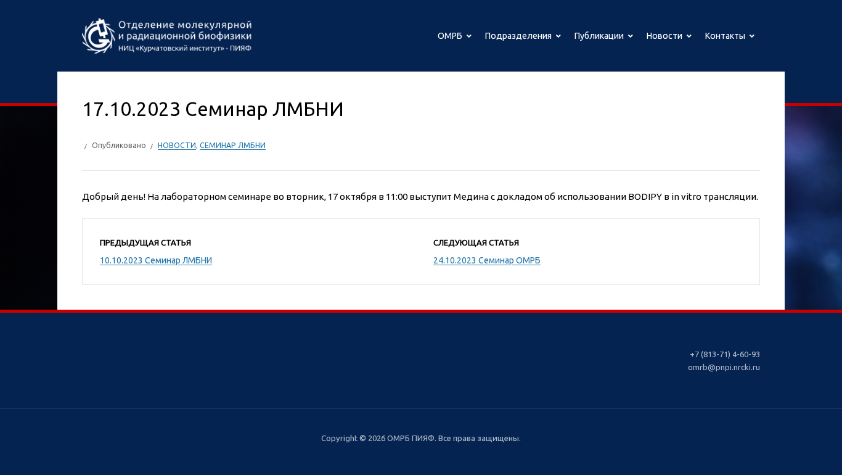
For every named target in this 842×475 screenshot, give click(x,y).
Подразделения (518, 36)
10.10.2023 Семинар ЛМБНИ (156, 260)
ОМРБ (450, 36)
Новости (664, 36)
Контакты (725, 36)
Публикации (599, 36)
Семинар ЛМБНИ (233, 145)
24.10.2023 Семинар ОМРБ (487, 260)
